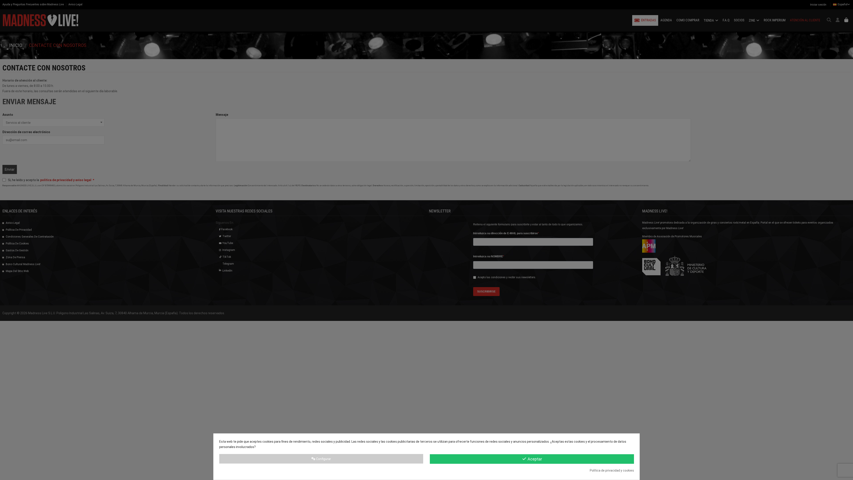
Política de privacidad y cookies (612, 470)
